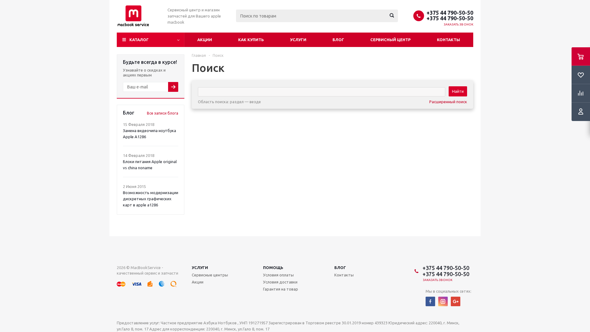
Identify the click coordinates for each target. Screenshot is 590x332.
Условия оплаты (278, 275)
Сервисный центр (390, 39)
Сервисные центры (210, 275)
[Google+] (455, 301)
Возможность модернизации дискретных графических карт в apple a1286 (150, 198)
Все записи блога (162, 113)
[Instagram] (443, 301)
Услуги (298, 39)
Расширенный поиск (448, 102)
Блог (338, 39)
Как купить (251, 39)
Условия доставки (280, 282)
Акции (204, 39)
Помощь (273, 267)
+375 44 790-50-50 (450, 12)
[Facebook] (430, 301)
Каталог (139, 39)
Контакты (448, 39)
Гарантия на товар (280, 289)
